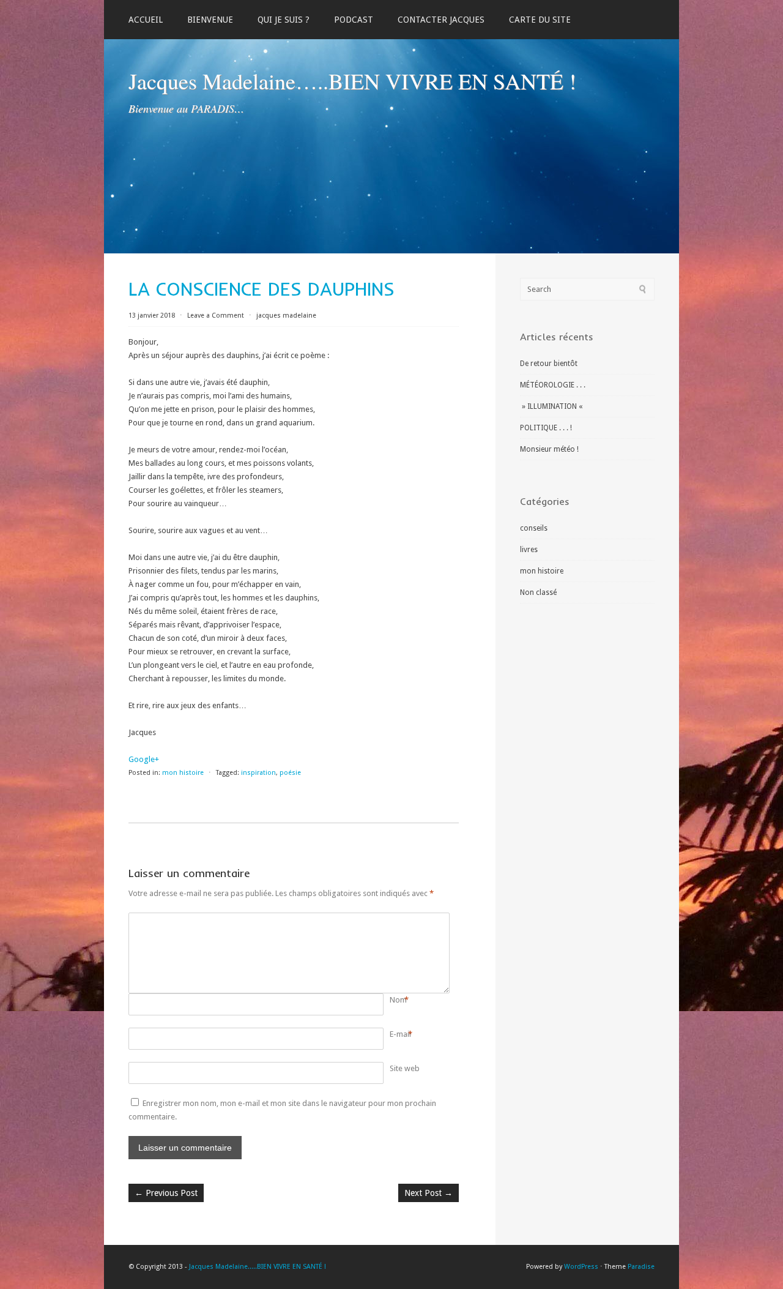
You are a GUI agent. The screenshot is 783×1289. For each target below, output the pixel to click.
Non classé (538, 592)
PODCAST (353, 19)
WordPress (581, 1267)
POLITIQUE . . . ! (546, 428)
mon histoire (183, 773)
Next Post (428, 1193)
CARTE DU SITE (540, 19)
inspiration (258, 773)
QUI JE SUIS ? (284, 19)
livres (529, 549)
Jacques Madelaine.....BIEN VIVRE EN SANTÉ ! (257, 1267)
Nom (398, 999)
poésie (290, 773)
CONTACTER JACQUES (441, 19)
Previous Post (166, 1193)
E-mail (400, 1034)
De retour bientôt (548, 363)
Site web (405, 1068)
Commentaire (392, 919)
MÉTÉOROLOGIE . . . (552, 385)
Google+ (143, 759)
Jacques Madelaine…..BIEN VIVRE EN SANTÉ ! (352, 80)
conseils (533, 528)
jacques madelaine (286, 315)
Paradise (641, 1267)
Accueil (145, 19)
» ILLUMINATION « (552, 406)
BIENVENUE (210, 19)
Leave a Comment (215, 315)
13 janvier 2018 (152, 315)
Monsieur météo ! (549, 449)
